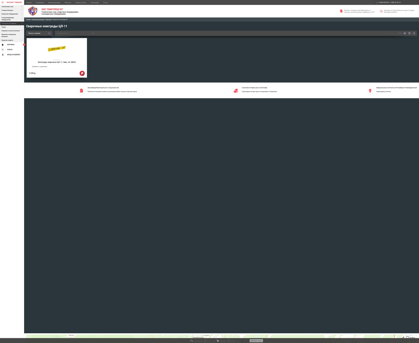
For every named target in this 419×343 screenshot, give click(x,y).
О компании (40, 2)
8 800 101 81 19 (396, 2)
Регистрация (95, 2)
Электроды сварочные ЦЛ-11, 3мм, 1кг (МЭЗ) (57, 62)
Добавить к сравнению (39, 66)
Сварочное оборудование (10, 14)
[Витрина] (404, 33)
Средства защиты (7, 40)
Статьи (105, 2)
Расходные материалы (9, 23)
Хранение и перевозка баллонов (9, 35)
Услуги (4, 27)
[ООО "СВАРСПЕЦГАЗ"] (32, 11)
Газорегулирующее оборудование (8, 19)
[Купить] (82, 73)
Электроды (49, 19)
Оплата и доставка (54, 2)
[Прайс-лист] (414, 33)
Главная (29, 2)
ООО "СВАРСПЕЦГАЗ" (52, 9)
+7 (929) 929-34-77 (384, 2)
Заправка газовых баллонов (11, 31)
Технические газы (7, 6)
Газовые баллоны (7, 10)
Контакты (68, 2)
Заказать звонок (81, 2)
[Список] (409, 33)
